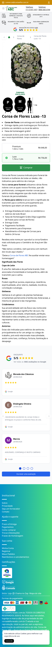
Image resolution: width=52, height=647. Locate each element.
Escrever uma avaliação (26, 474)
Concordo (9, 641)
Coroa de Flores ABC (19, 255)
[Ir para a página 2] (24, 468)
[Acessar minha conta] (49, 2)
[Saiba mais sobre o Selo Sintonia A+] (7, 573)
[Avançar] (49, 416)
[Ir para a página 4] (32, 468)
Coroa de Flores (20, 37)
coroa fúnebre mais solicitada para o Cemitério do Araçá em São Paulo (25, 242)
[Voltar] (3, 416)
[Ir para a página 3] (28, 468)
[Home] (9, 37)
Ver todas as (30, 362)
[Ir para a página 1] (20, 468)
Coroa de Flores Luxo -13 (40, 37)
